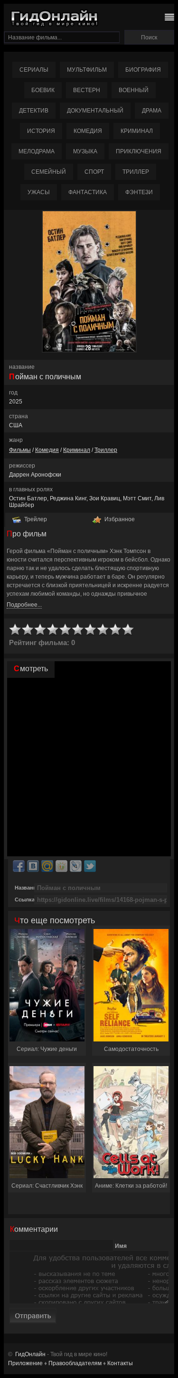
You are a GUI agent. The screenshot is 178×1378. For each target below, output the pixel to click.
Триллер (135, 172)
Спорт (94, 172)
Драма (151, 110)
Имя (121, 1246)
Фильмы (20, 450)
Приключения (138, 151)
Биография (143, 69)
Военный (134, 90)
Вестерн (86, 90)
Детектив (33, 110)
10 (128, 629)
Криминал (137, 131)
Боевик (43, 90)
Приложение (25, 1363)
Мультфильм (87, 69)
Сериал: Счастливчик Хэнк (47, 1185)
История (41, 131)
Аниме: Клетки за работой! (131, 1185)
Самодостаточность (131, 1049)
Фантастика (87, 192)
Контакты (120, 1363)
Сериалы (33, 69)
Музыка (85, 151)
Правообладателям (75, 1363)
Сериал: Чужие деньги (47, 1049)
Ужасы (39, 192)
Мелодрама (37, 151)
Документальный (95, 110)
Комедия (88, 131)
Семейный (48, 172)
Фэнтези (139, 192)
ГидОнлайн (30, 1354)
